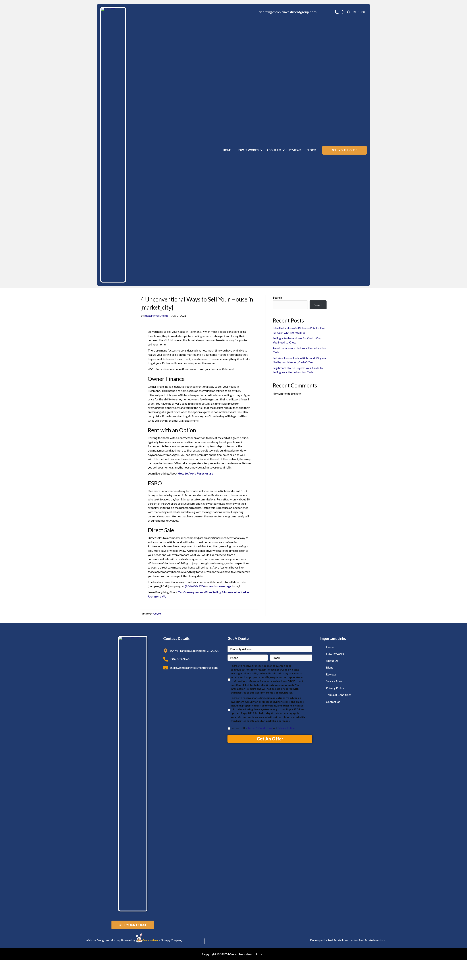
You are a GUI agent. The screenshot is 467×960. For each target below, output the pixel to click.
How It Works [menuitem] (248, 150)
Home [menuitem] (227, 150)
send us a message (220, 586)
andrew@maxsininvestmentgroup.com (288, 12)
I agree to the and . (263, 727)
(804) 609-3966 (353, 12)
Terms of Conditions (338, 694)
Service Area (334, 681)
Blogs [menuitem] (311, 150)
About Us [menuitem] (274, 150)
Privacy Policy (286, 727)
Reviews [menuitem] (295, 150)
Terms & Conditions (260, 727)
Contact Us (333, 701)
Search (277, 297)
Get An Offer (270, 738)
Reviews (331, 674)
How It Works (335, 653)
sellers (157, 613)
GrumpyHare (150, 940)
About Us (332, 660)
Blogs (329, 667)
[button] (261, 150)
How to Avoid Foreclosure (195, 473)
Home (330, 647)
